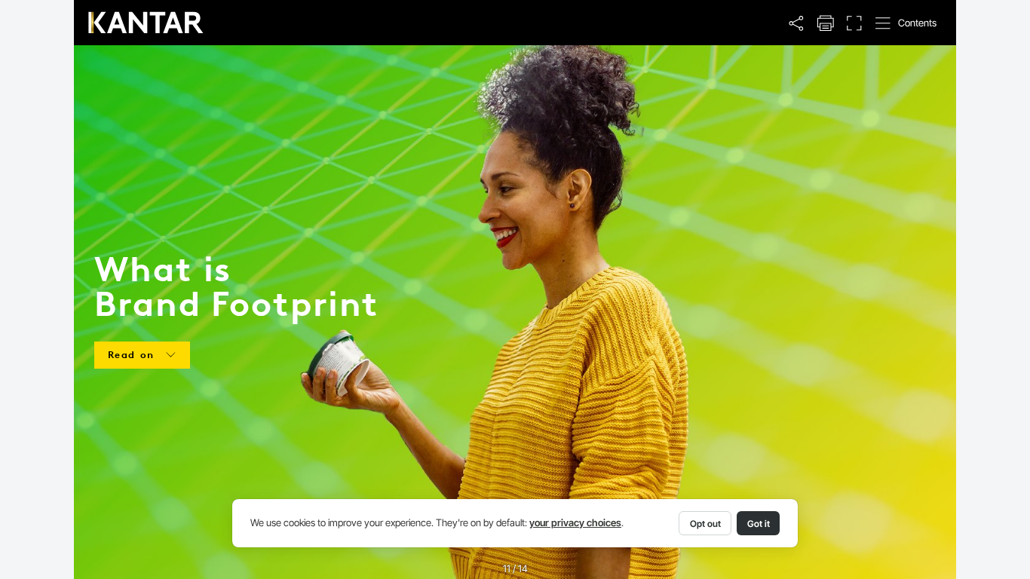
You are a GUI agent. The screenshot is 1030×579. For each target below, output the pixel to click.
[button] (796, 23)
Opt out (705, 523)
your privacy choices (575, 522)
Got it (758, 523)
